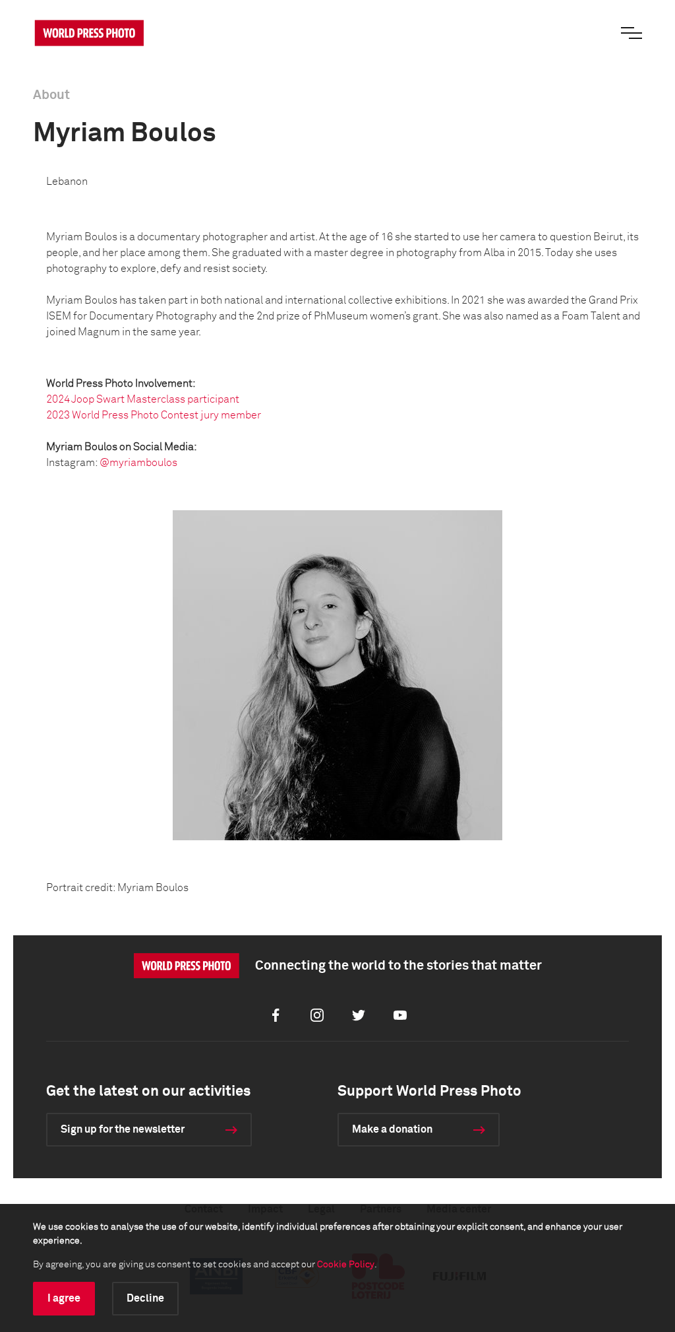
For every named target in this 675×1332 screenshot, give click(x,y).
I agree (63, 1298)
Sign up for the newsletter (123, 1129)
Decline (145, 1298)
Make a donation (392, 1129)
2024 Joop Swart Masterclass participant (142, 399)
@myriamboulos (138, 462)
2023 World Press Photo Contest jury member (153, 415)
